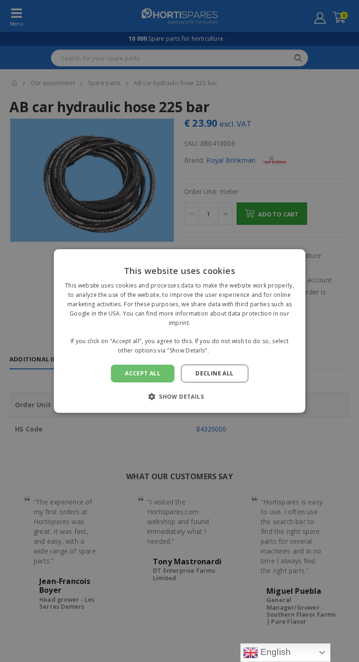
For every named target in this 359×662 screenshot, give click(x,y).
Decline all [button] (214, 373)
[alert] (179, 331)
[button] (179, 396)
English (274, 652)
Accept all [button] (142, 373)
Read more (225, 350)
